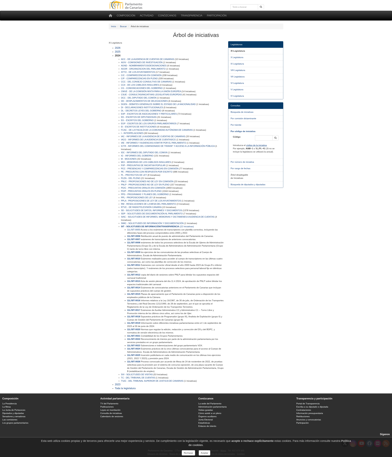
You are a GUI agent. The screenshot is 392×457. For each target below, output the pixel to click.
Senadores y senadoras (13, 416)
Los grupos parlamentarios (15, 423)
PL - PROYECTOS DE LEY (134, 175)
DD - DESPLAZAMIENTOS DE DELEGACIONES (144, 101)
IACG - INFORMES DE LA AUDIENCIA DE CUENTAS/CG (148, 139)
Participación (216, 15)
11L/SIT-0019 (133, 323)
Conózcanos (167, 15)
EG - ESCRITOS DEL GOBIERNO (137, 120)
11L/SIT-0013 (133, 281)
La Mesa (6, 407)
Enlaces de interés (207, 426)
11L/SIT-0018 (133, 316)
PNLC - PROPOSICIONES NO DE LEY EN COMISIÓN (147, 181)
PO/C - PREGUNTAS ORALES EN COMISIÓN (143, 188)
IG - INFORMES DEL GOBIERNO (137, 155)
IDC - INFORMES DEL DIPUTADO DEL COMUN (144, 152)
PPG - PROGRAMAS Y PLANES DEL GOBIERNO (145, 194)
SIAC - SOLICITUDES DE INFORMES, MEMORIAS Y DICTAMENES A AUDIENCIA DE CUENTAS (167, 217)
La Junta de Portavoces (13, 410)
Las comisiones (9, 419)
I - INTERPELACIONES (132, 133)
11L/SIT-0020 (133, 329)
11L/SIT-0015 (133, 294)
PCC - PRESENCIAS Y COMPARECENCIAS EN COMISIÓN (149, 168)
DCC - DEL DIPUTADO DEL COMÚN (138, 98)
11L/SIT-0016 (133, 300)
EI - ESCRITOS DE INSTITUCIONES (138, 126)
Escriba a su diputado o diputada (312, 407)
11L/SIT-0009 (133, 252)
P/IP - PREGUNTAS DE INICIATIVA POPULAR (143, 165)
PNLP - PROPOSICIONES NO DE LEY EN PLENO (145, 184)
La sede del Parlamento (209, 403)
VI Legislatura (237, 83)
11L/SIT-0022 (133, 339)
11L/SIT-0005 (133, 229)
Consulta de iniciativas (111, 413)
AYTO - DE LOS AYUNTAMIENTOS (138, 72)
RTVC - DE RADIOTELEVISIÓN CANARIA (141, 207)
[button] (275, 137)
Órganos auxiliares (207, 416)
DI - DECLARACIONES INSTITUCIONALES (142, 107)
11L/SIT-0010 (133, 258)
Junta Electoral (205, 419)
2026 (117, 47)
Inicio (113, 26)
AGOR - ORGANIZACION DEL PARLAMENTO (143, 69)
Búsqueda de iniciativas (242, 112)
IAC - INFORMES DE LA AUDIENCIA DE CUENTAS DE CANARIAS (153, 136)
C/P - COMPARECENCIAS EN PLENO (139, 78)
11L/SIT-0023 (133, 345)
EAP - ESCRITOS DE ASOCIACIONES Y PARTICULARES (149, 114)
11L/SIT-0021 (133, 336)
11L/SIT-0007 (133, 239)
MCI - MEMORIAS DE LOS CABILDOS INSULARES (146, 162)
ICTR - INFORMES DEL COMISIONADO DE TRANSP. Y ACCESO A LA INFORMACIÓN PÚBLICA (168, 146)
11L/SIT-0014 (133, 287)
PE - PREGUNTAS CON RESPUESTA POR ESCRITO (146, 172)
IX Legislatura (237, 64)
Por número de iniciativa (242, 162)
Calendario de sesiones (111, 416)
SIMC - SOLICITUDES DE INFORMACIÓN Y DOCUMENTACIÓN (152, 223)
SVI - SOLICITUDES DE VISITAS (137, 374)
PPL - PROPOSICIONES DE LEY (137, 197)
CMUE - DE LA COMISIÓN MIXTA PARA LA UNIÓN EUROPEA (151, 91)
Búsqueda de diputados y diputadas (248, 184)
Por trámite (236, 125)
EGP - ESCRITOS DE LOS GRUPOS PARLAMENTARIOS (148, 123)
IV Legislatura (237, 96)
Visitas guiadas (205, 410)
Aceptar (204, 453)
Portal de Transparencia (308, 403)
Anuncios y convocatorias (308, 419)
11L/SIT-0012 (133, 274)
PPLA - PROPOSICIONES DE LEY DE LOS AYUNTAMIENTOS (151, 200)
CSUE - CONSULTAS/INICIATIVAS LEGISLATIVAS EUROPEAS (151, 94)
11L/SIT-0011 (133, 265)
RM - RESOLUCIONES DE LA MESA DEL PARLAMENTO (148, 204)
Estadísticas (204, 423)
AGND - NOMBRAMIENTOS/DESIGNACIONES (143, 65)
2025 (117, 51)
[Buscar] (261, 6)
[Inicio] (110, 15)
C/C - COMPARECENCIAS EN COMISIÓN (141, 75)
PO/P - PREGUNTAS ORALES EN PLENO (141, 191)
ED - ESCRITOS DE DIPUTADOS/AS (138, 117)
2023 (117, 384)
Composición (126, 15)
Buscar (123, 26)
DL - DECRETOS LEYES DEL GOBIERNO (141, 110)
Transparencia (191, 15)
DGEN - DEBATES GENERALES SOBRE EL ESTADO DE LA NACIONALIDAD (158, 104)
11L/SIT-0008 (133, 242)
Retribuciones (303, 416)
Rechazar (188, 453)
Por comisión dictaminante (243, 118)
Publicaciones (107, 407)
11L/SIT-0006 (133, 236)
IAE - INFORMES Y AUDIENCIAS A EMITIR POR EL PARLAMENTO (153, 143)
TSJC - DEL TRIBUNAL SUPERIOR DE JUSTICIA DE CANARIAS (152, 381)
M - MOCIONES (128, 159)
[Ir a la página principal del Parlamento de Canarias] (126, 5)
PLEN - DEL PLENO (130, 178)
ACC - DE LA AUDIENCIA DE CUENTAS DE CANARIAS (147, 59)
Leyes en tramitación (110, 410)
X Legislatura (237, 57)
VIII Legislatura (238, 70)
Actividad (146, 15)
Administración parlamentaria (212, 407)
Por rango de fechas (240, 168)
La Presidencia (9, 403)
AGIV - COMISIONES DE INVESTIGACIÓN (141, 62)
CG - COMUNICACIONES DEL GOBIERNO (142, 88)
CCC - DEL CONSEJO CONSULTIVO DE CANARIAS (146, 81)
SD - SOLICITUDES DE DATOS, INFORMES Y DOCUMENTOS (151, 210)
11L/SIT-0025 (133, 355)
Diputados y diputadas (13, 413)
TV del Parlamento (109, 403)
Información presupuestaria (309, 413)
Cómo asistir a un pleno (209, 413)
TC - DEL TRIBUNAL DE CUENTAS (138, 377)
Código (237, 137)
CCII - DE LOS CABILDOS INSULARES (140, 85)
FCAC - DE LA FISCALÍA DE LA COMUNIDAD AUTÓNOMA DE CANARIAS (157, 130)
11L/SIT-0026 (133, 361)
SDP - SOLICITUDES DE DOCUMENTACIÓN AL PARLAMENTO (152, 213)
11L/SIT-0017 (133, 310)
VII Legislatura (238, 76)
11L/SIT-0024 (133, 348)
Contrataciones (303, 410)
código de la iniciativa (256, 145)
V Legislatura (237, 89)
